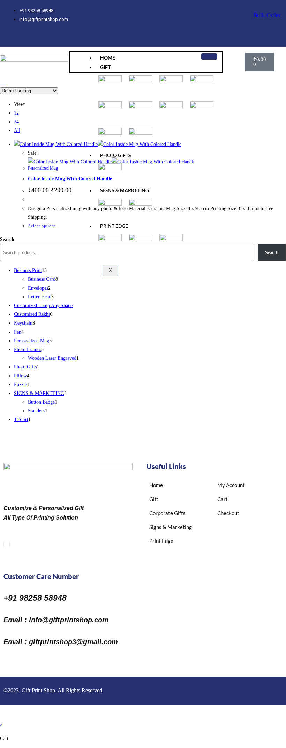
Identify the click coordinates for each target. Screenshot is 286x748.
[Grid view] (2, 81)
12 (16, 113)
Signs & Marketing (124, 190)
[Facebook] (3, 544)
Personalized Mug (43, 168)
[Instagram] (34, 36)
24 (16, 121)
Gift (105, 67)
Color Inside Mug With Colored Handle (70, 178)
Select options (42, 226)
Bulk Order (267, 15)
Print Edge (114, 226)
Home (107, 58)
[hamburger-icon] (209, 56)
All (17, 130)
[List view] (6, 81)
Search (7, 239)
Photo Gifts (115, 155)
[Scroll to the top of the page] (2, 716)
